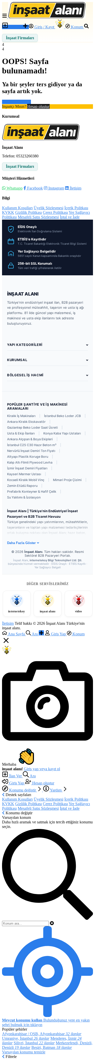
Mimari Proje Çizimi (67, 480)
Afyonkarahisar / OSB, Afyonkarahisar (41, 1034)
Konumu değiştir (22, 790)
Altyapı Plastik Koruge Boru (27, 457)
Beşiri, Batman (51, 1047)
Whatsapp (14, 188)
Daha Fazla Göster (21, 543)
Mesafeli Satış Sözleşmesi (38, 217)
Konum (77, 27)
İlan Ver (15, 27)
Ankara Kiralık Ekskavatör (26, 422)
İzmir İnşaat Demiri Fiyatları (27, 468)
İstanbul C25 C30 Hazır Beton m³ (31, 445)
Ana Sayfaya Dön (16, 102)
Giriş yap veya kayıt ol (42, 769)
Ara (32, 776)
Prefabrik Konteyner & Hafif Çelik (31, 491)
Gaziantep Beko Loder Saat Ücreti (32, 427)
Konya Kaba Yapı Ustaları (62, 433)
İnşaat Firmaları (20, 38)
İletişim (75, 188)
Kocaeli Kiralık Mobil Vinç (25, 480)
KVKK (8, 212)
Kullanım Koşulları (17, 208)
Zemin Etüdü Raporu (22, 486)
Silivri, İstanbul (34, 1043)
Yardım (56, 790)
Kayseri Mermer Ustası (24, 474)
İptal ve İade (70, 217)
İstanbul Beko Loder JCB (62, 416)
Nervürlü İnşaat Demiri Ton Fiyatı (31, 451)
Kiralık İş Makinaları (21, 416)
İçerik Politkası (76, 208)
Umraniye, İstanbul (25, 1038)
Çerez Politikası (55, 212)
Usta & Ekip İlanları (21, 433)
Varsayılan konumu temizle (23, 1052)
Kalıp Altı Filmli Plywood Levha (29, 462)
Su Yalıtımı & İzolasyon (24, 497)
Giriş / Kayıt (44, 27)
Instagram (55, 188)
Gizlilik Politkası (28, 212)
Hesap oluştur (38, 106)
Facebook (34, 188)
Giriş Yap (16, 783)
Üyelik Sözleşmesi (48, 208)
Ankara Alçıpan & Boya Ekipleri (30, 439)
